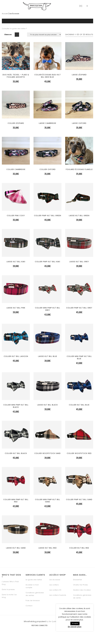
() (80, 6)
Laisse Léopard (79, 74)
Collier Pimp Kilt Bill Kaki (47, 261)
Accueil (5, 13)
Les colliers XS (55, 590)
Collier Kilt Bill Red (79, 548)
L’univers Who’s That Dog (10, 582)
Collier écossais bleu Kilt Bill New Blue (47, 75)
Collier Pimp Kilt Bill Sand (79, 499)
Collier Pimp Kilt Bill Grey (79, 308)
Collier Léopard (16, 123)
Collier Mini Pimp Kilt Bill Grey (47, 309)
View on (8, 34)
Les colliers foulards (57, 595)
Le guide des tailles (34, 579)
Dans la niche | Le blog (9, 595)
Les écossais (54, 579)
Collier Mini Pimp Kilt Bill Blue (79, 357)
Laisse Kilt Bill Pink (16, 308)
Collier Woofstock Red (79, 453)
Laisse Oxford (79, 123)
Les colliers (54, 585)
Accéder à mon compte (32, 586)
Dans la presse (8, 589)
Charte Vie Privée (80, 585)
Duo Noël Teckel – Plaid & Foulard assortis (16, 75)
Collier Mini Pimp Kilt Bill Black (15, 406)
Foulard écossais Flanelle (79, 169)
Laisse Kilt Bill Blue (47, 356)
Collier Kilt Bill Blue (79, 405)
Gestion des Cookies (82, 590)
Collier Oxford (48, 169)
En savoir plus (74, 626)
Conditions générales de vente (82, 596)
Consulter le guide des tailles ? (14, 28)
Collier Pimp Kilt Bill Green (47, 215)
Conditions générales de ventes (35, 594)
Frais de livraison (33, 600)
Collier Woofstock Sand (47, 453)
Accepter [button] (75, 623)
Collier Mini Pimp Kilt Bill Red (15, 500)
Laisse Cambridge (47, 123)
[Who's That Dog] (37, 6)
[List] (22, 34)
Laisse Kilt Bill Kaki (16, 261)
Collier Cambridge (15, 169)
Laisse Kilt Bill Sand (16, 548)
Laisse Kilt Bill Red (47, 548)
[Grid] (17, 34)
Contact (29, 606)
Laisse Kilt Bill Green (79, 215)
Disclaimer (77, 579)
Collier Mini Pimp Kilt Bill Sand (47, 500)
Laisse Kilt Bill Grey (79, 261)
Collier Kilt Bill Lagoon (16, 356)
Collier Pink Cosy (16, 215)
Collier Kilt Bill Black (16, 453)
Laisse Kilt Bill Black (47, 405)
